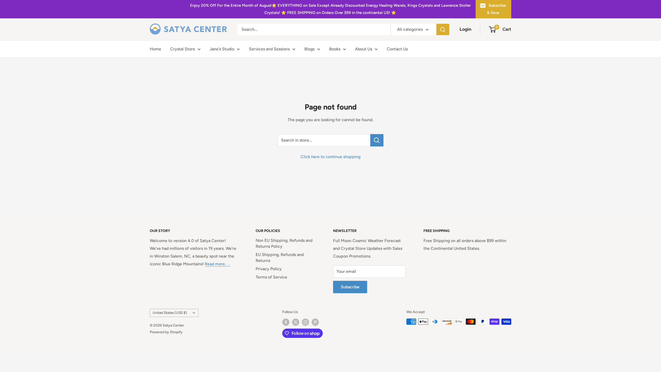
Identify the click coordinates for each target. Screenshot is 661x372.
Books (334, 49)
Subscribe (350, 286)
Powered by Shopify (166, 332)
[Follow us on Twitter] (295, 322)
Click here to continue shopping (330, 156)
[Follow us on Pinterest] (315, 322)
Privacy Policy (269, 268)
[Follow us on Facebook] (285, 322)
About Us (363, 49)
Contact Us (397, 49)
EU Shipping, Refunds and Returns (280, 257)
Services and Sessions (269, 49)
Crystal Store (182, 49)
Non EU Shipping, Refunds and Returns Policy (284, 243)
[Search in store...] (376, 140)
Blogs (309, 49)
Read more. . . (217, 263)
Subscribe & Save (496, 9)
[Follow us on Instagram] (305, 322)
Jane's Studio (222, 49)
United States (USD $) (170, 313)
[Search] (442, 29)
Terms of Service (271, 277)
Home (155, 49)
